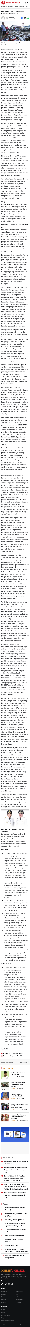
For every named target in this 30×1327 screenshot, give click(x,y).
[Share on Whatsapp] (27, 18)
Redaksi (3, 1310)
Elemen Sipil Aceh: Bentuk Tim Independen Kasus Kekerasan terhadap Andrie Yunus (14, 1178)
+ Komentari (23, 1062)
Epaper (3, 1312)
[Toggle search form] (25, 3)
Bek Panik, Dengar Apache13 (14, 1220)
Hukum (16, 6)
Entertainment (20, 1299)
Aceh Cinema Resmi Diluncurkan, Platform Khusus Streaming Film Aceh (15, 1195)
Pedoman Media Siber (7, 1320)
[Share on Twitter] (25, 18)
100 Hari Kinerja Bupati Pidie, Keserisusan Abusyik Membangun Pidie (20, 1105)
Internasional (19, 1291)
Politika (10, 6)
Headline (13, 1110)
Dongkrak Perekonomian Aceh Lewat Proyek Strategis (18, 1116)
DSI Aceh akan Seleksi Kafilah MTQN (18, 1073)
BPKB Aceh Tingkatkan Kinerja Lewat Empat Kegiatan (18, 1084)
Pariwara (13, 1077)
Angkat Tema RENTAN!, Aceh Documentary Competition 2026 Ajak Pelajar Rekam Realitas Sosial (16, 1187)
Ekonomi (21, 6)
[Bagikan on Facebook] (22, 18)
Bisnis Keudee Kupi (11, 1245)
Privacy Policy (5, 1315)
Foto (17, 1297)
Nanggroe (4, 6)
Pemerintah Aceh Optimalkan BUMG (16, 1095)
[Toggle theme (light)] (28, 3)
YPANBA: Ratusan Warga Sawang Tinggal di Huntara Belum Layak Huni (15, 1170)
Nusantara (4, 1302)
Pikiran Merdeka (13, 3)
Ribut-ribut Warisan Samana (14, 1236)
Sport (17, 1294)
